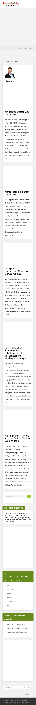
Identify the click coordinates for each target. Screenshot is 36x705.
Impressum (7, 702)
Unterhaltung (11, 601)
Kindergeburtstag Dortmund (17, 628)
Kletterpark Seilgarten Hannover (17, 193)
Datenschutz (16, 702)
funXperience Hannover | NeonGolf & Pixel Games (17, 271)
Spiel (8, 605)
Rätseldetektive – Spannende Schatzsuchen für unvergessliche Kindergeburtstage (15, 353)
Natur (9, 593)
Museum (10, 597)
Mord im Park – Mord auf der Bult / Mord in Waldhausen (17, 438)
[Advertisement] (18, 27)
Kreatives (10, 589)
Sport (9, 585)
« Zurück (7, 688)
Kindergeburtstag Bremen (16, 624)
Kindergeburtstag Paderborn (17, 632)
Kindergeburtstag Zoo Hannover (17, 113)
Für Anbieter (25, 702)
